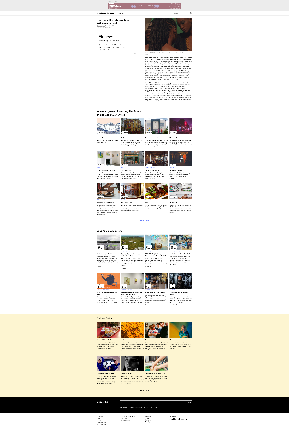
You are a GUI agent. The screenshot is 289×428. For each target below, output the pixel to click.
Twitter (147, 418)
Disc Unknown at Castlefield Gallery (180, 254)
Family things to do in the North (106, 373)
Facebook (148, 422)
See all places (144, 220)
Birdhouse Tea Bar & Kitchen (105, 202)
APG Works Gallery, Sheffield (106, 170)
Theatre (171, 340)
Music (147, 340)
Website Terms (101, 422)
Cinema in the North (127, 373)
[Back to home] (105, 13)
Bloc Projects (173, 202)
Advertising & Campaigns (128, 416)
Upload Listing (125, 420)
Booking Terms (101, 424)
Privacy (99, 420)
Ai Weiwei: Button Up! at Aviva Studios (178, 293)
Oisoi (146, 202)
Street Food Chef (126, 170)
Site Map (124, 418)
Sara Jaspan (101, 26)
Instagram (148, 420)
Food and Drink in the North (105, 340)
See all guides (144, 390)
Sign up (190, 402)
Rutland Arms (125, 138)
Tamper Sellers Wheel (152, 170)
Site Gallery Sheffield (108, 45)
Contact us (100, 416)
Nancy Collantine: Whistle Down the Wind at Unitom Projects (132, 293)
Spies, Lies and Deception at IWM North (107, 293)
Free (134, 53)
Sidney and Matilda (175, 170)
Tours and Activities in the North (155, 373)
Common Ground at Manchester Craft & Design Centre (131, 255)
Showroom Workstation (152, 138)
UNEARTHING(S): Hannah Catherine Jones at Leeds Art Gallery (156, 255)
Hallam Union (101, 138)
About (99, 418)
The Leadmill (173, 138)
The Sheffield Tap (126, 202)
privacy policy (153, 407)
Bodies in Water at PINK (104, 254)
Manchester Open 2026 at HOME (155, 292)
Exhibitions (124, 340)
